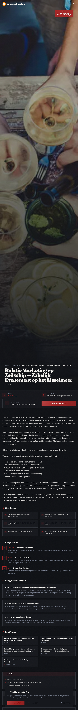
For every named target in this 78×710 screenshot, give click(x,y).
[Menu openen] (74, 4)
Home (7, 365)
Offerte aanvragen (59, 403)
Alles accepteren (15, 703)
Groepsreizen (15, 365)
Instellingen (67, 703)
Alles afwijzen (33, 703)
